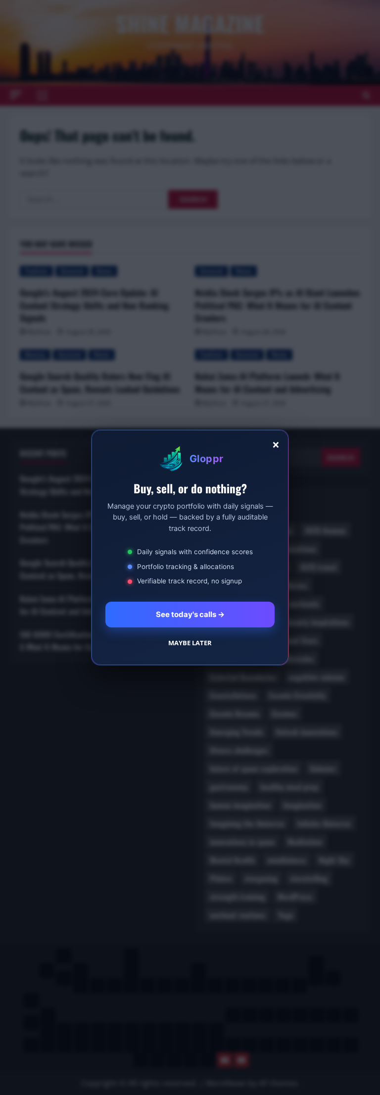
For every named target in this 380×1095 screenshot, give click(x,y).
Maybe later (190, 642)
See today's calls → (190, 614)
